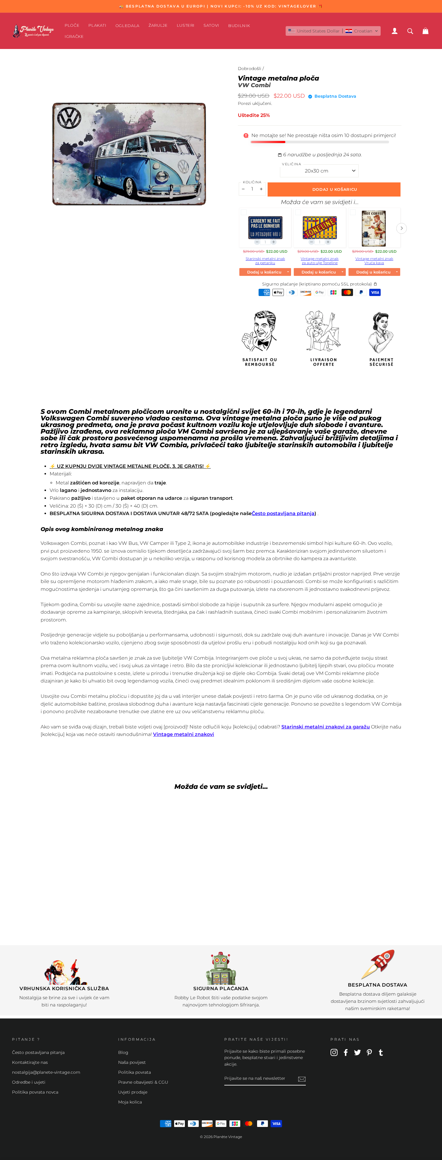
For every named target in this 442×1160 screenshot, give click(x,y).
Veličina (291, 164)
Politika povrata (134, 1072)
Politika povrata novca (35, 1092)
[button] (333, 31)
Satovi (211, 25)
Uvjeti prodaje (132, 1092)
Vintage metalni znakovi (183, 734)
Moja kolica (130, 1102)
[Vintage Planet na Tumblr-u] (381, 1052)
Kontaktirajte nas (30, 1062)
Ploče (72, 25)
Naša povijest (132, 1062)
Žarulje (158, 25)
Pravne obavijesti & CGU (143, 1082)
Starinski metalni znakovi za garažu (325, 727)
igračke (74, 36)
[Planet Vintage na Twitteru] (357, 1052)
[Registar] (302, 1079)
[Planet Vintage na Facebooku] (345, 1052)
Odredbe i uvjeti (28, 1082)
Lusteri (186, 25)
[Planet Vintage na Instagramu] (334, 1052)
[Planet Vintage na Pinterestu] (369, 1052)
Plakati (97, 25)
